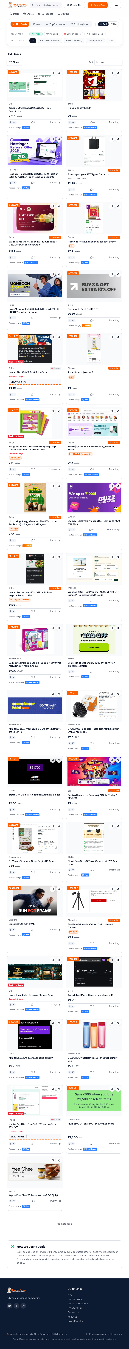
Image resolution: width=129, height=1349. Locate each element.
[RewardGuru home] (34, 1290)
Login (115, 5)
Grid (105, 24)
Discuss (65, 13)
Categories (47, 13)
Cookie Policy (75, 1299)
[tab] (20, 24)
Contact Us (73, 1312)
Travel (111, 40)
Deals (16, 13)
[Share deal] (59, 73)
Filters (16, 62)
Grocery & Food (95, 40)
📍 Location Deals (95, 34)
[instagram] (23, 1306)
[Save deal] (53, 73)
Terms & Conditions (78, 1303)
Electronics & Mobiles (50, 40)
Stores (30, 13)
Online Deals (52, 34)
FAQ (70, 1294)
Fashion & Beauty (74, 40)
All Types (36, 34)
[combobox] (108, 62)
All (33, 40)
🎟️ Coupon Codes (72, 34)
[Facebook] (16, 1306)
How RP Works (75, 1321)
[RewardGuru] (18, 5)
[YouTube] (9, 1306)
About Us (72, 1316)
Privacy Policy (75, 1307)
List (115, 24)
